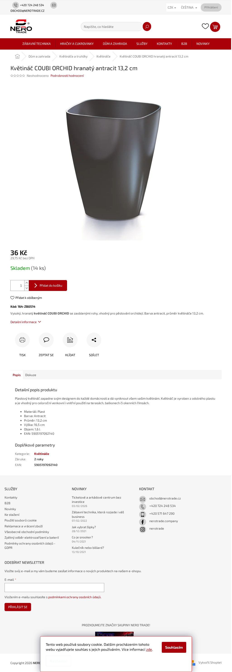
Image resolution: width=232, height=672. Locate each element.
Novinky (10, 509)
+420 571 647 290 (161, 513)
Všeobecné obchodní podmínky (27, 532)
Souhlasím (174, 647)
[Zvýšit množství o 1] (26, 283)
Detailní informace (23, 322)
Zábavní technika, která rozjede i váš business (98, 514)
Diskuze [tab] (30, 375)
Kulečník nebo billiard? (88, 548)
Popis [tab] (17, 375)
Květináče (41, 454)
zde (149, 649)
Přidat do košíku (51, 285)
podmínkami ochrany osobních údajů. (74, 597)
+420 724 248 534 (162, 506)
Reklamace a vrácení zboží (24, 526)
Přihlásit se (17, 607)
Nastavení (58, 661)
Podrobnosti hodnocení (67, 75)
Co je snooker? (82, 537)
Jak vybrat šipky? (84, 527)
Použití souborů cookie (21, 520)
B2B (7, 503)
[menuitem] (36, 43)
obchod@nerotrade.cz (165, 498)
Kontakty (11, 497)
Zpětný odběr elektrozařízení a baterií (32, 537)
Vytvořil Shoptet (210, 662)
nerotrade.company (163, 521)
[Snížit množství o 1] (26, 288)
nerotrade (156, 528)
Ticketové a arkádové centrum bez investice (96, 499)
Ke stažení (12, 514)
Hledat (147, 26)
